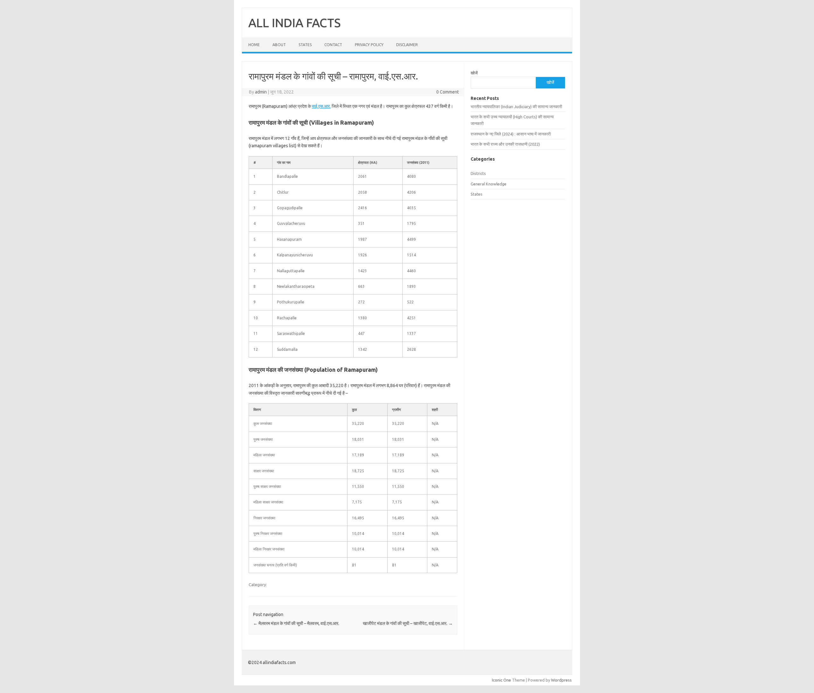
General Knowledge (489, 184)
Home (254, 45)
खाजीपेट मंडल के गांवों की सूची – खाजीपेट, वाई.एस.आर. (408, 623)
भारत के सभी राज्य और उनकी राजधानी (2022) (505, 144)
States (305, 45)
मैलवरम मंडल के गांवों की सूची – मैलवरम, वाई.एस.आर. (296, 623)
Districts (478, 173)
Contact (333, 45)
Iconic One (501, 680)
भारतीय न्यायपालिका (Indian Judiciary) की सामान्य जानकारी (516, 106)
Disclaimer (407, 45)
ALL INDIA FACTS (294, 22)
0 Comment (447, 91)
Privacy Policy (369, 45)
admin (261, 91)
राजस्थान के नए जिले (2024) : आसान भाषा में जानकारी (511, 134)
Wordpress (561, 680)
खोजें (474, 73)
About (279, 45)
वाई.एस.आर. (321, 106)
